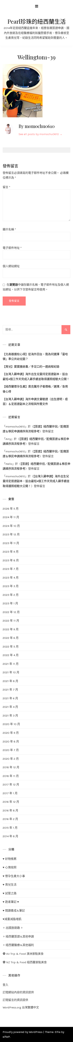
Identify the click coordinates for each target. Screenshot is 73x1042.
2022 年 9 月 (11, 629)
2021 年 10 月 (11, 672)
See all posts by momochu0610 (40, 134)
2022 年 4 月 (11, 655)
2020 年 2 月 (11, 758)
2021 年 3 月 (10, 715)
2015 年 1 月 (10, 827)
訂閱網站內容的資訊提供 (18, 992)
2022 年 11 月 (11, 620)
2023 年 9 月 (11, 551)
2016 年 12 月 (11, 801)
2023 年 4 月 (11, 577)
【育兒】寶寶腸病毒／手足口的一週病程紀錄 (31, 366)
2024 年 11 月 (11, 517)
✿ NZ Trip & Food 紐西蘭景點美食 (25, 962)
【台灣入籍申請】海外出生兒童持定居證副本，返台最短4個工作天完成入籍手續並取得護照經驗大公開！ (36, 481)
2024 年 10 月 (11, 526)
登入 (5, 985)
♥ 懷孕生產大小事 (14, 876)
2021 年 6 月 (10, 698)
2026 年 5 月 (11, 508)
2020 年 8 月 (11, 741)
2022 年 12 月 (11, 612)
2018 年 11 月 (11, 776)
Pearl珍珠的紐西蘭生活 (36, 21)
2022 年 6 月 (11, 638)
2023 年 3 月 (11, 586)
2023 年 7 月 (11, 569)
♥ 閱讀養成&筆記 (14, 910)
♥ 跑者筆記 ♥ (11, 902)
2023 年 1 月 (10, 603)
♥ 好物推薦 (9, 859)
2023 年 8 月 (11, 560)
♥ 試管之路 (9, 893)
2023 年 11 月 (11, 543)
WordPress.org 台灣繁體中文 (21, 1007)
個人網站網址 (11, 266)
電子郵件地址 (12, 248)
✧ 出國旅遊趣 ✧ (13, 927)
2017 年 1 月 (10, 793)
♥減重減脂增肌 (12, 919)
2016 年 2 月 (10, 819)
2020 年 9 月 (11, 732)
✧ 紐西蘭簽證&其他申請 (18, 936)
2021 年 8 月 (10, 681)
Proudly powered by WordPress (23, 1032)
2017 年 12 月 (11, 784)
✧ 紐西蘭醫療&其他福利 (18, 945)
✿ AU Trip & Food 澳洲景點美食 (23, 953)
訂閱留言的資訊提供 (15, 1000)
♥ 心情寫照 (9, 867)
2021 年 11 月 (11, 664)
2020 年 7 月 (11, 750)
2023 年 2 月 (11, 595)
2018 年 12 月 (11, 767)
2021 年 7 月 (10, 689)
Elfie (57, 1032)
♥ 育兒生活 (9, 884)
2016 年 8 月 (10, 810)
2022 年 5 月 (11, 646)
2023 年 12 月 (11, 534)
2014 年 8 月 (10, 836)
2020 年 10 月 (11, 724)
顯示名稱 (9, 229)
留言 (6, 187)
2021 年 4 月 (10, 707)
